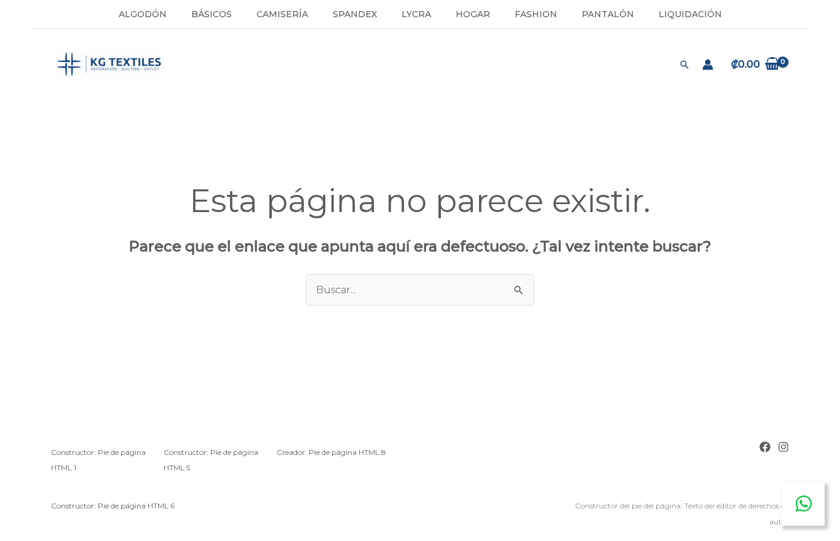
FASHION (536, 14)
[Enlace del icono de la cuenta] (707, 64)
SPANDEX (355, 14)
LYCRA (416, 14)
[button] (684, 64)
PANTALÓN (608, 14)
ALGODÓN (143, 14)
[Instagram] (783, 446)
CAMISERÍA (282, 14)
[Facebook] (765, 446)
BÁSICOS (211, 14)
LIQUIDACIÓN (690, 14)
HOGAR (473, 14)
